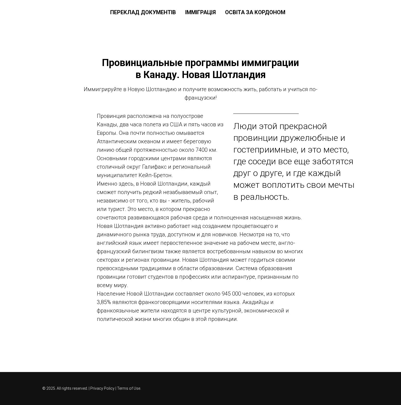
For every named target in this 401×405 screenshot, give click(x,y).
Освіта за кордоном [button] (255, 12)
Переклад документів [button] (143, 12)
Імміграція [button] (200, 12)
